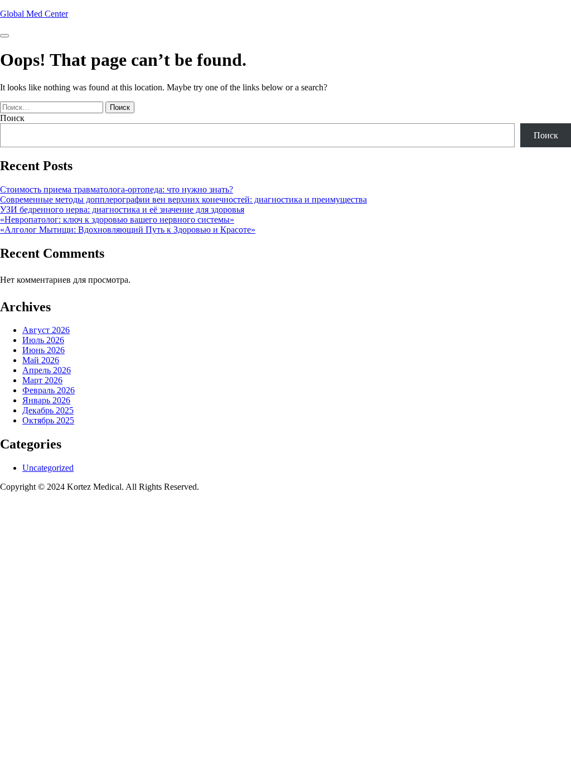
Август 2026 (46, 330)
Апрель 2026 (46, 370)
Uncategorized (48, 467)
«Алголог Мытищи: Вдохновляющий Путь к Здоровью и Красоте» (127, 229)
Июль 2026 (43, 340)
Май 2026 (40, 360)
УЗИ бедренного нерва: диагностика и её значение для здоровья (122, 209)
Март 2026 (42, 380)
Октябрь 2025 (48, 420)
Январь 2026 (46, 400)
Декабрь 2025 (48, 410)
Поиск (12, 118)
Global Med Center (34, 13)
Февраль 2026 (48, 390)
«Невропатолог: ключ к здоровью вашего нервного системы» (117, 219)
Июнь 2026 (43, 350)
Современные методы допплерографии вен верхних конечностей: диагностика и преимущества (183, 199)
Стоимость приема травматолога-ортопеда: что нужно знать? (116, 189)
